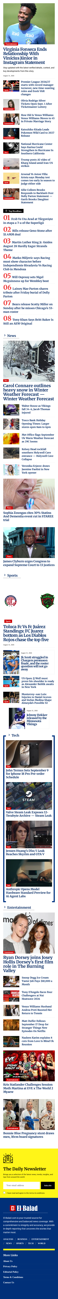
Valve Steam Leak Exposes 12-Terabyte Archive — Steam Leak (29, 814)
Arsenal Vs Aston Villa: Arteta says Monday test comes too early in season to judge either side (38, 179)
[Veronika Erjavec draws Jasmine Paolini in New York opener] (11, 469)
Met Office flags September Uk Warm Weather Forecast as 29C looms (38, 438)
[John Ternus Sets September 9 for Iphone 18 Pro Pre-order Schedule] (29, 754)
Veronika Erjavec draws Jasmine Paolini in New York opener (36, 469)
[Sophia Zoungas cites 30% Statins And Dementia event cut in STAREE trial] (29, 494)
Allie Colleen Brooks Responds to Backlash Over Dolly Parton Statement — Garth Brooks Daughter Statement (37, 196)
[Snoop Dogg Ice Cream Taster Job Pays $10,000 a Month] (11, 981)
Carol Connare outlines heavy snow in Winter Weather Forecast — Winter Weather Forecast (28, 392)
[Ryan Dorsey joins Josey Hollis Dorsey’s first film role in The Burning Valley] (29, 933)
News (6, 152)
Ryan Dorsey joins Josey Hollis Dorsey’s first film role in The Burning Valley (28, 964)
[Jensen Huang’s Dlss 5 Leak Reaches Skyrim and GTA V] (29, 834)
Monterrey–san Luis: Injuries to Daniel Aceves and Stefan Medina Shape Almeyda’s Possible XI (37, 698)
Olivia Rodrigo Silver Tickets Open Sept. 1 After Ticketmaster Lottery (36, 103)
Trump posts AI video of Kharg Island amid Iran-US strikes (37, 162)
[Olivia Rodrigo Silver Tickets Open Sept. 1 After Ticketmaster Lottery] (11, 104)
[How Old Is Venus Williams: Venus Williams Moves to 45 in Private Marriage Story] (11, 119)
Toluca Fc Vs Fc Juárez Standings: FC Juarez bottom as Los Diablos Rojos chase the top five (25, 633)
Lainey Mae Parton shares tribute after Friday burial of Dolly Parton (26, 292)
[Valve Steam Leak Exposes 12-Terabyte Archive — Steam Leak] (29, 796)
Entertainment (11, 44)
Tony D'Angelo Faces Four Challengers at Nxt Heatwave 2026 (37, 995)
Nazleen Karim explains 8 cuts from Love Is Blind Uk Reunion (38, 1041)
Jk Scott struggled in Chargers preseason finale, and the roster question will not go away (34, 663)
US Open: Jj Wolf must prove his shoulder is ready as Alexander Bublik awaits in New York (38, 683)
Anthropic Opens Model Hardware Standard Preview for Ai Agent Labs (28, 892)
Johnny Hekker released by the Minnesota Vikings (37, 719)
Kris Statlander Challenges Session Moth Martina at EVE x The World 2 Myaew (28, 1088)
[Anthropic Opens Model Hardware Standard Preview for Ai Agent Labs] (29, 873)
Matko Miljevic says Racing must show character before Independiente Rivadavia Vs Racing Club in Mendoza (27, 263)
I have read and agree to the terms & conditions (26, 1193)
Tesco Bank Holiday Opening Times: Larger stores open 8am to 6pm (36, 424)
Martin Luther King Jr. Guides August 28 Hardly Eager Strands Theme (27, 246)
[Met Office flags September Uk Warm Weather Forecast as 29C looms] (11, 438)
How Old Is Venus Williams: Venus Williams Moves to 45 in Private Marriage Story (38, 118)
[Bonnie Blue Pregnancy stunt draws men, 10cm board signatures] (29, 1114)
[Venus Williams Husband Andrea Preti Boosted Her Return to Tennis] (11, 1010)
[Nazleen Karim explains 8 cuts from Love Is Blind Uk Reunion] (11, 1041)
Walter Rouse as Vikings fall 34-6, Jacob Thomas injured (36, 409)
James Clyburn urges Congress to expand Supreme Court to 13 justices (29, 563)
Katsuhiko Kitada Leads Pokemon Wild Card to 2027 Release (37, 132)
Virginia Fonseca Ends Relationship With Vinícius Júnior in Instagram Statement (25, 56)
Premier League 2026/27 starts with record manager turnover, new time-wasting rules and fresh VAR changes (37, 88)
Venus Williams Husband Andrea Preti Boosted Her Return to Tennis (37, 1010)
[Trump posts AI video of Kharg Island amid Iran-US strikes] (11, 163)
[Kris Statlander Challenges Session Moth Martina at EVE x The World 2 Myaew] (29, 1065)
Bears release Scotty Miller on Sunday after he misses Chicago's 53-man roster (28, 308)
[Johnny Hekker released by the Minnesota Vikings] (17, 718)
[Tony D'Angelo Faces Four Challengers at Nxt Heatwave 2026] (11, 996)
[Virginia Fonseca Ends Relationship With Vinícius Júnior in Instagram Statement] (29, 23)
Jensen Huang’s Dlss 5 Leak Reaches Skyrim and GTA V (25, 852)
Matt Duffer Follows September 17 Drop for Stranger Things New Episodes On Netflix (35, 1026)
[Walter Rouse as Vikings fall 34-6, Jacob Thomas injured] (11, 409)
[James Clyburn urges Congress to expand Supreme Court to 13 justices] (29, 542)
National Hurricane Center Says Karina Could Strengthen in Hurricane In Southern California (37, 148)
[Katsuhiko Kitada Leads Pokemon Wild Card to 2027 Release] (11, 133)
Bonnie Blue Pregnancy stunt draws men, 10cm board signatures (28, 1135)
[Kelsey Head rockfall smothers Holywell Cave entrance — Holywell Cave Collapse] (11, 453)
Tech (8, 766)
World (6, 168)
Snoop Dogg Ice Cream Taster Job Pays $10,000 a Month (37, 981)
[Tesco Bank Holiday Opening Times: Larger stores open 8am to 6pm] (11, 424)
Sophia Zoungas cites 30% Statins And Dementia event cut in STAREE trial (28, 516)
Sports (6, 90)
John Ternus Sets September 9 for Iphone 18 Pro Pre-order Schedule (27, 773)
